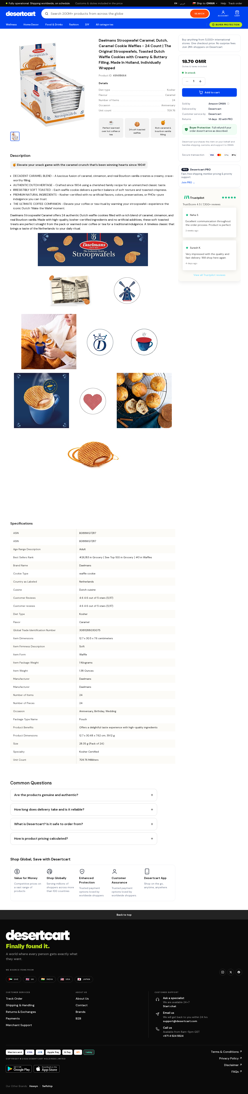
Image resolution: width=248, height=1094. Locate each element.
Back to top (124, 914)
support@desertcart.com (180, 1021)
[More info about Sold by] (228, 103)
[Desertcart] (20, 13)
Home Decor (31, 24)
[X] (230, 972)
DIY (87, 24)
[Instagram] (222, 972)
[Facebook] (239, 972)
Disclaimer (233, 1065)
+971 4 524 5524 (173, 1035)
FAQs (236, 1072)
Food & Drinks (54, 24)
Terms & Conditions (226, 1052)
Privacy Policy (230, 1058)
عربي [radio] (182, 3)
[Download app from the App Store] (46, 1068)
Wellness (11, 24)
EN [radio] (175, 3)
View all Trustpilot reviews (209, 275)
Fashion (73, 24)
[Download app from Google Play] (19, 1068)
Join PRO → (188, 182)
